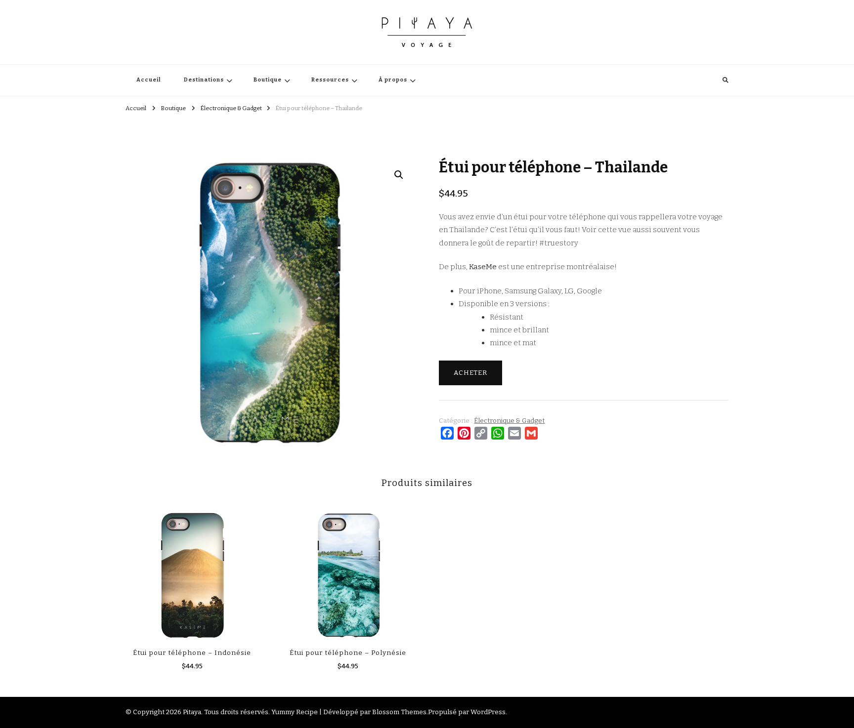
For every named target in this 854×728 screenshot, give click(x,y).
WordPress (488, 712)
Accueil (148, 80)
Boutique (268, 80)
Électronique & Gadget (509, 421)
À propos (393, 80)
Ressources (330, 80)
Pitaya (192, 712)
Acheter (470, 373)
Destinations (204, 80)
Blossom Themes (399, 712)
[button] (399, 175)
